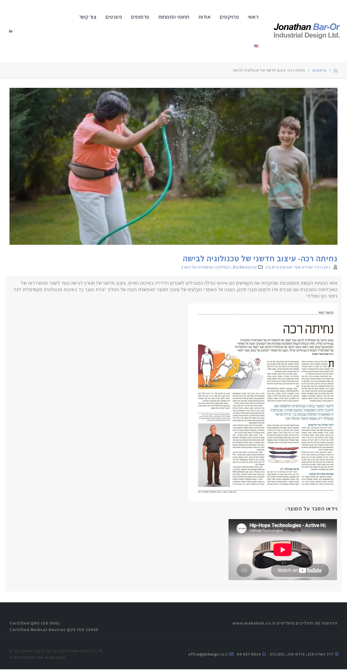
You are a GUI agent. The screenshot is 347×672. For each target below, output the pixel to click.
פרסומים (140, 16)
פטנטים (113, 16)
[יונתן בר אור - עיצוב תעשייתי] (307, 31)
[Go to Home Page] (336, 70)
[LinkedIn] (11, 31)
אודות (204, 16)
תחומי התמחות (173, 16)
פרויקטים (229, 16)
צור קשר (88, 16)
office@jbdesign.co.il (208, 654)
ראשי (253, 16)
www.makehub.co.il (253, 623)
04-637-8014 (249, 654)
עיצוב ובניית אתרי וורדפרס (42, 657)
